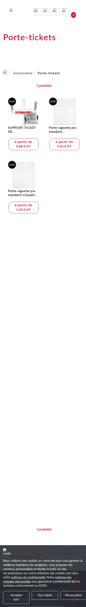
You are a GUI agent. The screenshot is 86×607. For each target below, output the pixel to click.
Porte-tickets (49, 73)
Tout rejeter (45, 595)
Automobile (23, 73)
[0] (66, 11)
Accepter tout (16, 597)
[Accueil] (5, 71)
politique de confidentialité (28, 577)
